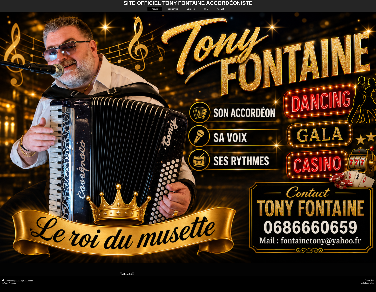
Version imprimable (13, 280)
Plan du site (28, 280)
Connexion (369, 280)
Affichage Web (367, 283)
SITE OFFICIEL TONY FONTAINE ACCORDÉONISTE (188, 3)
